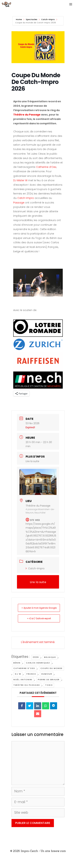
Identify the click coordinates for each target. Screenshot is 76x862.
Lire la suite (32, 461)
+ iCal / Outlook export (39, 618)
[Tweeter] (29, 705)
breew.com (58, 851)
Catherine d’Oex (46, 167)
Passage (19, 202)
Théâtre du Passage (27, 114)
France (31, 673)
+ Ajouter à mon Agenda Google (39, 607)
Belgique (50, 657)
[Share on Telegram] (53, 705)
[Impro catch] (6, 4)
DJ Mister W (20, 180)
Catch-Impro (48, 19)
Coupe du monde (51, 668)
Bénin (17, 662)
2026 (36, 657)
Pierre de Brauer (49, 679)
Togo (49, 685)
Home (19, 19)
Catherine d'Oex (24, 668)
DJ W (18, 673)
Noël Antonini (22, 679)
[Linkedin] (37, 705)
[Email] (37, 713)
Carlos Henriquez (38, 662)
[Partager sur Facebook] (21, 705)
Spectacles (31, 19)
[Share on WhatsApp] (45, 705)
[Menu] (71, 4)
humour (46, 673)
